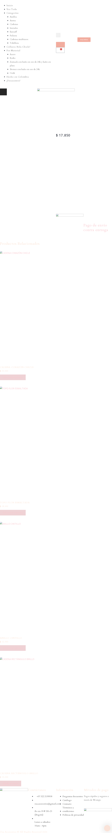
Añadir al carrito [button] (10, 783)
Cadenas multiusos (19, 39)
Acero (12, 54)
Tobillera (14, 43)
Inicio (10, 5)
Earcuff (13, 31)
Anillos (13, 16)
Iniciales (14, 28)
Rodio (12, 58)
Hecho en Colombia (18, 76)
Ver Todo (12, 9)
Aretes (13, 20)
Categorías (13, 13)
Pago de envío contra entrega (95, 227)
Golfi (12, 73)
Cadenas (14, 24)
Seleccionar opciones (13, 377)
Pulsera (13, 35)
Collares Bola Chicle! (18, 46)
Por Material (13, 50)
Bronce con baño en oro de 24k (25, 69)
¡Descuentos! (13, 80)
